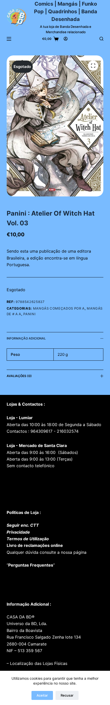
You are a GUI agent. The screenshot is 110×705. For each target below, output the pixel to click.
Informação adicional (26, 338)
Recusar (67, 695)
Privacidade (18, 532)
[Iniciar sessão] (66, 39)
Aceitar (42, 695)
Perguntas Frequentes (30, 565)
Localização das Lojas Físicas (38, 663)
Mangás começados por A (59, 308)
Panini (29, 314)
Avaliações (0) (19, 376)
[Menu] (9, 39)
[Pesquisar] (101, 39)
